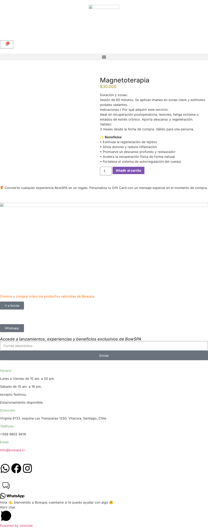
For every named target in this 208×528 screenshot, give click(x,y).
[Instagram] (27, 468)
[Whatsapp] (5, 468)
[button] (104, 57)
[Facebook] (16, 468)
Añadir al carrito (128, 170)
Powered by (16, 526)
